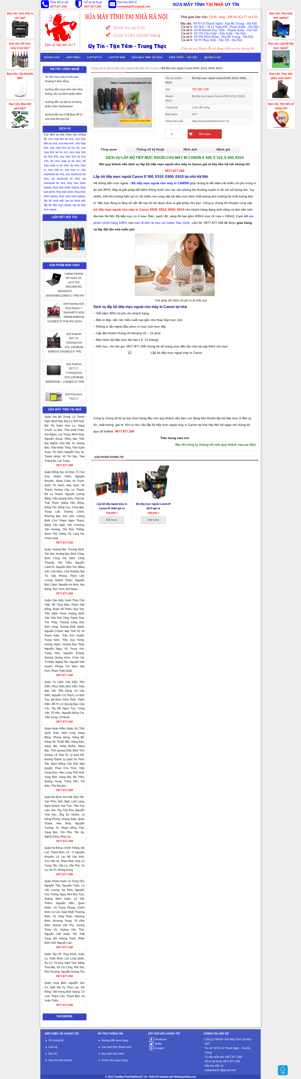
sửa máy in (55, 169)
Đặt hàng (111, 519)
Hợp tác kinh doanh (60, 1060)
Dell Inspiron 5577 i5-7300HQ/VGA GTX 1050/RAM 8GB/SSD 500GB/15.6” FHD (65, 312)
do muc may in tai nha (65, 161)
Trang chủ (97, 68)
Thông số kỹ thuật (150, 149)
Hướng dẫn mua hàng (114, 1040)
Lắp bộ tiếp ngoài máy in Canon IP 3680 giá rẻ (112, 506)
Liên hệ (53, 1047)
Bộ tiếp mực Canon (147, 68)
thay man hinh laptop (72, 196)
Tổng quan (108, 149)
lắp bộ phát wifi (53, 200)
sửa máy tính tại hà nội (65, 147)
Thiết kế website (159, 1076)
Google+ (159, 1048)
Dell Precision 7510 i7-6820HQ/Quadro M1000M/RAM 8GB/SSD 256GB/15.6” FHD (66, 373)
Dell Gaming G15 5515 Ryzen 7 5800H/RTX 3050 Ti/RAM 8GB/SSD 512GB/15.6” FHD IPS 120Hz (65, 282)
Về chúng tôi (55, 1040)
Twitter (158, 1043)
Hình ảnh (190, 149)
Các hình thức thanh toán (116, 1047)
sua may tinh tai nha (60, 139)
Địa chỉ (52, 1053)
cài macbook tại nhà (65, 178)
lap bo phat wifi (75, 200)
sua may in (72, 169)
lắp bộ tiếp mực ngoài (57, 205)
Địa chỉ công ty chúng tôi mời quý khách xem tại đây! (215, 444)
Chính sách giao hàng (114, 1060)
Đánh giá (223, 149)
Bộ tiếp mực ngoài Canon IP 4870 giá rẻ (153, 506)
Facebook (160, 1039)
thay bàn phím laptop (66, 187)
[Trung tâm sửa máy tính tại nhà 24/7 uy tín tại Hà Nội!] (150, 31)
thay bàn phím (64, 191)
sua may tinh (66, 143)
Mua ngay (205, 133)
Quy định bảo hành (112, 1053)
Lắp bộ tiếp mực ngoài (119, 68)
